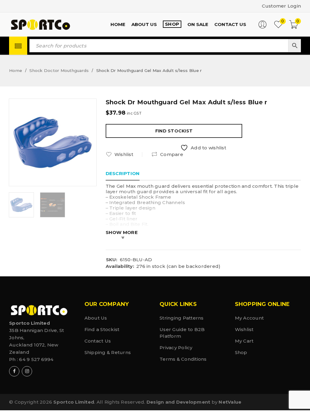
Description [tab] (123, 173)
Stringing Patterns (182, 318)
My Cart (244, 341)
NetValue (230, 402)
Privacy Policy (176, 347)
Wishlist (244, 329)
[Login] (262, 27)
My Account (249, 318)
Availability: (120, 266)
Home (15, 70)
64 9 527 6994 (36, 359)
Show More (122, 232)
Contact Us (97, 341)
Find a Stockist (102, 329)
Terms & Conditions (183, 359)
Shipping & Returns (107, 352)
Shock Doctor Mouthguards (59, 70)
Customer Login (281, 6)
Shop (241, 352)
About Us (95, 318)
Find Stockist (174, 131)
